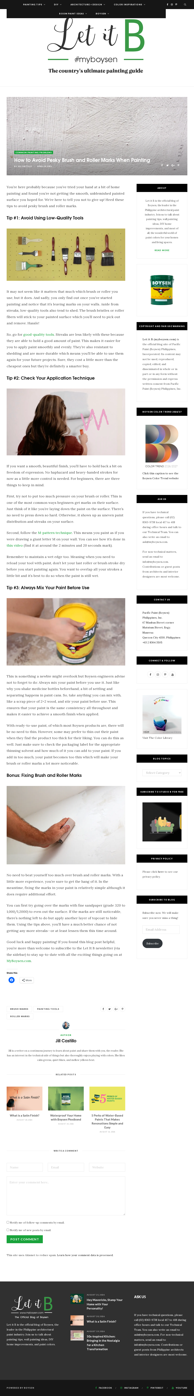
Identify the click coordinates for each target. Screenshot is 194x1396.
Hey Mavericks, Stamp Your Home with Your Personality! (105, 1304)
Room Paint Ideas (71, 13)
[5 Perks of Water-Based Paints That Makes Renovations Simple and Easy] (107, 1098)
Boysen (101, 13)
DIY (56, 4)
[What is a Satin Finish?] (24, 1098)
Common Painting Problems (34, 152)
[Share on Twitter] (167, 165)
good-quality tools (38, 334)
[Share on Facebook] (162, 165)
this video (15, 545)
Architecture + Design (86, 4)
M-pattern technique (55, 533)
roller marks (20, 1016)
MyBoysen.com (19, 961)
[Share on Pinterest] (178, 165)
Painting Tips (32, 4)
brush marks (19, 1009)
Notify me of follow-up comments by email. (37, 1222)
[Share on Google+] (173, 165)
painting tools (48, 1009)
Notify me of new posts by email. (30, 1230)
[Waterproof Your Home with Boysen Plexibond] (66, 1098)
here (161, 871)
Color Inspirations (128, 4)
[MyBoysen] (97, 48)
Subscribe (152, 943)
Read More (162, 250)
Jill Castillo (25, 166)
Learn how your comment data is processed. (85, 1255)
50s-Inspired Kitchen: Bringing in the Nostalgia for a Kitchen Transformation (103, 1343)
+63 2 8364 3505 (152, 642)
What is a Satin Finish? (24, 1115)
